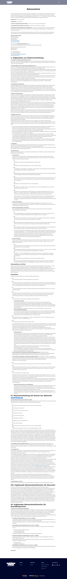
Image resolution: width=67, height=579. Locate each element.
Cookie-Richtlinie (44, 566)
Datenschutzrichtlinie (45, 564)
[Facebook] (57, 565)
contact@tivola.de (16, 40)
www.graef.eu (16, 55)
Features (21, 564)
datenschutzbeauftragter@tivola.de (19, 54)
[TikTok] (59, 565)
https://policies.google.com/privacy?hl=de (41, 465)
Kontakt (31, 564)
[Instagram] (55, 565)
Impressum (43, 568)
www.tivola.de (16, 41)
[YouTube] (52, 565)
